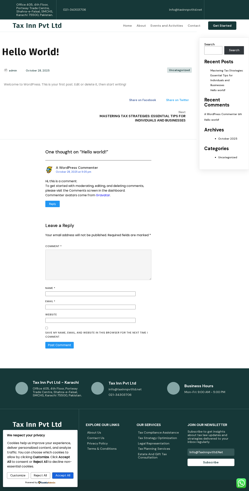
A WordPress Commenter (77, 167)
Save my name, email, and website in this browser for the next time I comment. (96, 335)
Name (50, 288)
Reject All (40, 475)
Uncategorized (179, 70)
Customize (17, 475)
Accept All (62, 475)
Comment (53, 246)
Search (209, 44)
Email (50, 301)
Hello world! (217, 90)
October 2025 (227, 138)
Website (51, 314)
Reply (52, 204)
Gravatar (103, 195)
